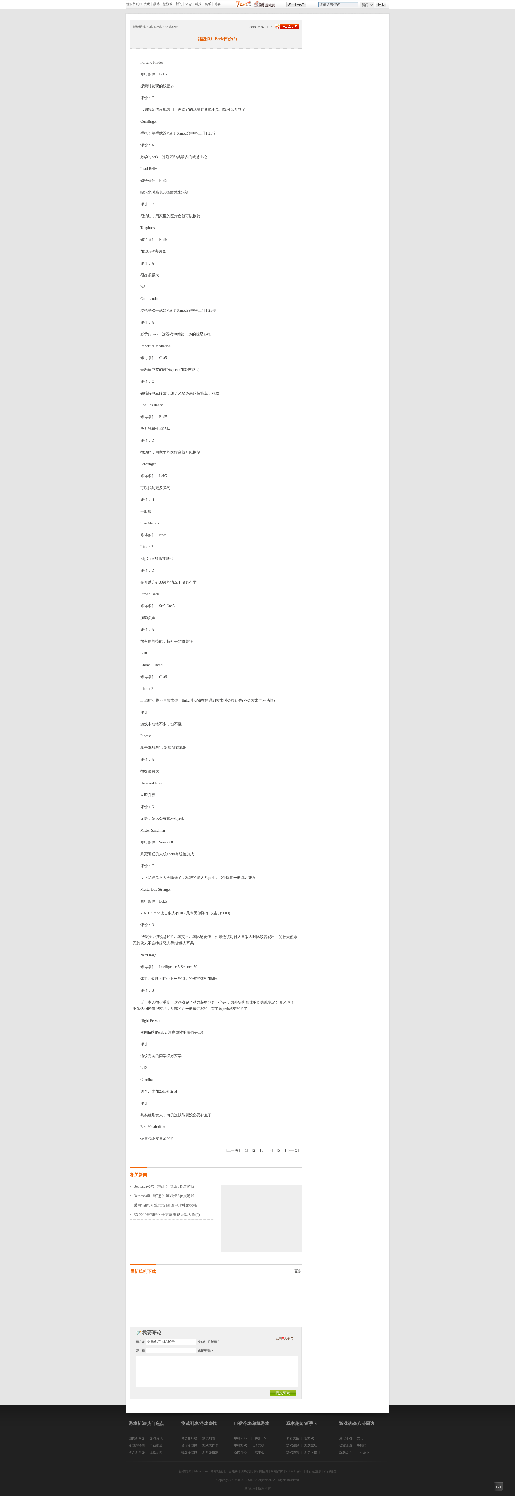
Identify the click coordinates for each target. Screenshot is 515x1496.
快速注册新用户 (209, 1342)
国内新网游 (137, 1438)
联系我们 (246, 1471)
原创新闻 (156, 1452)
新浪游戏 (139, 27)
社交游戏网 (189, 1452)
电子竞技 (258, 1445)
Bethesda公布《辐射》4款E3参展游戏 (164, 1187)
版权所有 (264, 1488)
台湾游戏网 (189, 1445)
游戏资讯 (156, 1438)
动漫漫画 (345, 1445)
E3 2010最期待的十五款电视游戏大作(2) (167, 1215)
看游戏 (309, 1438)
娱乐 (208, 4)
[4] (270, 1151)
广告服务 (231, 1471)
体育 (188, 4)
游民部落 (240, 1452)
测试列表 (208, 1438)
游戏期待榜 (137, 1445)
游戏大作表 (210, 1445)
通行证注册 (314, 1471)
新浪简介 (185, 1471)
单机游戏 (155, 27)
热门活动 (345, 1438)
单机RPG (240, 1438)
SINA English (294, 1471)
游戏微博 (292, 1452)
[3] (262, 1151)
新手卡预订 (312, 1452)
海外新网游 (137, 1452)
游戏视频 (292, 1445)
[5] (279, 1151)
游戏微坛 (310, 1445)
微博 (156, 4)
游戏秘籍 (171, 27)
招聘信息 (261, 1471)
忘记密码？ (206, 1351)
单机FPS (260, 1438)
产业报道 (156, 1445)
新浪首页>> (134, 4)
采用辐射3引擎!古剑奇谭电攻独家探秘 (165, 1205)
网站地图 (216, 1471)
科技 (198, 4)
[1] (246, 1151)
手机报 (361, 1445)
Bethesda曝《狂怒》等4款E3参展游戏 (164, 1196)
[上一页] (233, 1151)
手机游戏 (240, 1445)
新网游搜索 (210, 1452)
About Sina (201, 1471)
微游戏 (167, 4)
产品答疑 (330, 1471)
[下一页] (292, 1151)
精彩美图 (292, 1438)
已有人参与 (284, 1338)
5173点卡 (363, 1452)
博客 (217, 4)
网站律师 (276, 1471)
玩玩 (147, 4)
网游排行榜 (189, 1438)
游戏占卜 (345, 1452)
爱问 (360, 1438)
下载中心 (258, 1452)
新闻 (179, 4)
